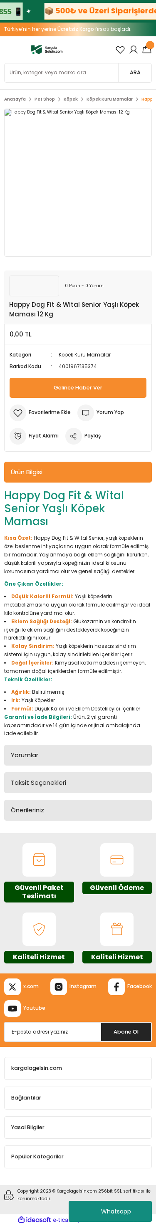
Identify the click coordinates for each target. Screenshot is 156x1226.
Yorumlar (24, 755)
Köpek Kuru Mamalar (85, 354)
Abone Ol (126, 1031)
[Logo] (46, 49)
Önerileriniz (27, 810)
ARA (135, 72)
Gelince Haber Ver (78, 387)
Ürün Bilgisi (26, 472)
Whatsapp (116, 1211)
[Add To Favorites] (40, 412)
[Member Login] (134, 50)
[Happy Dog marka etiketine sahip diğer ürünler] (34, 286)
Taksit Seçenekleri (38, 782)
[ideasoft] (34, 1220)
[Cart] (147, 50)
